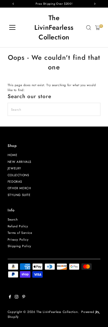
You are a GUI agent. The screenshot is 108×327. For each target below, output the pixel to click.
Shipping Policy (19, 246)
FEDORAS (15, 181)
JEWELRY (14, 168)
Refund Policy (18, 226)
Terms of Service (20, 232)
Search (13, 219)
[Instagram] (16, 297)
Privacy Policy (18, 239)
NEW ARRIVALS (19, 161)
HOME (12, 155)
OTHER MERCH (19, 188)
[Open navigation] (12, 27)
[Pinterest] (23, 297)
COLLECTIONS (18, 175)
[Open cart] (97, 27)
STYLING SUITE (19, 195)
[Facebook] (10, 297)
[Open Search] (88, 27)
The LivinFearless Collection (54, 27)
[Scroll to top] (97, 312)
